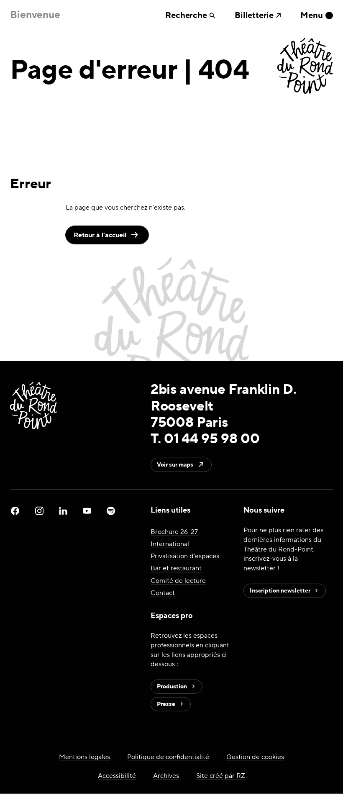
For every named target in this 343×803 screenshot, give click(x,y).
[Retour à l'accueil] (305, 67)
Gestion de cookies (255, 756)
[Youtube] (87, 511)
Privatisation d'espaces (185, 556)
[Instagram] (39, 511)
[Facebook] (15, 511)
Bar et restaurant (176, 568)
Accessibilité (117, 775)
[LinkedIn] (63, 511)
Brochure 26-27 (174, 531)
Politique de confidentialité (168, 756)
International (170, 543)
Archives (166, 775)
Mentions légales (84, 756)
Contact (163, 592)
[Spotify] (111, 511)
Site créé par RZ (220, 775)
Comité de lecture (178, 580)
